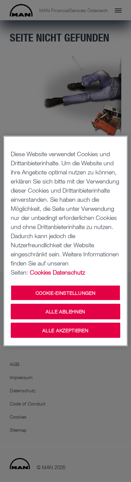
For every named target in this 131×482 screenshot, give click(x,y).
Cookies (40, 272)
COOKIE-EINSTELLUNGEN (66, 292)
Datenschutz (69, 272)
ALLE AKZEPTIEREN (65, 330)
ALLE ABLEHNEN (65, 311)
